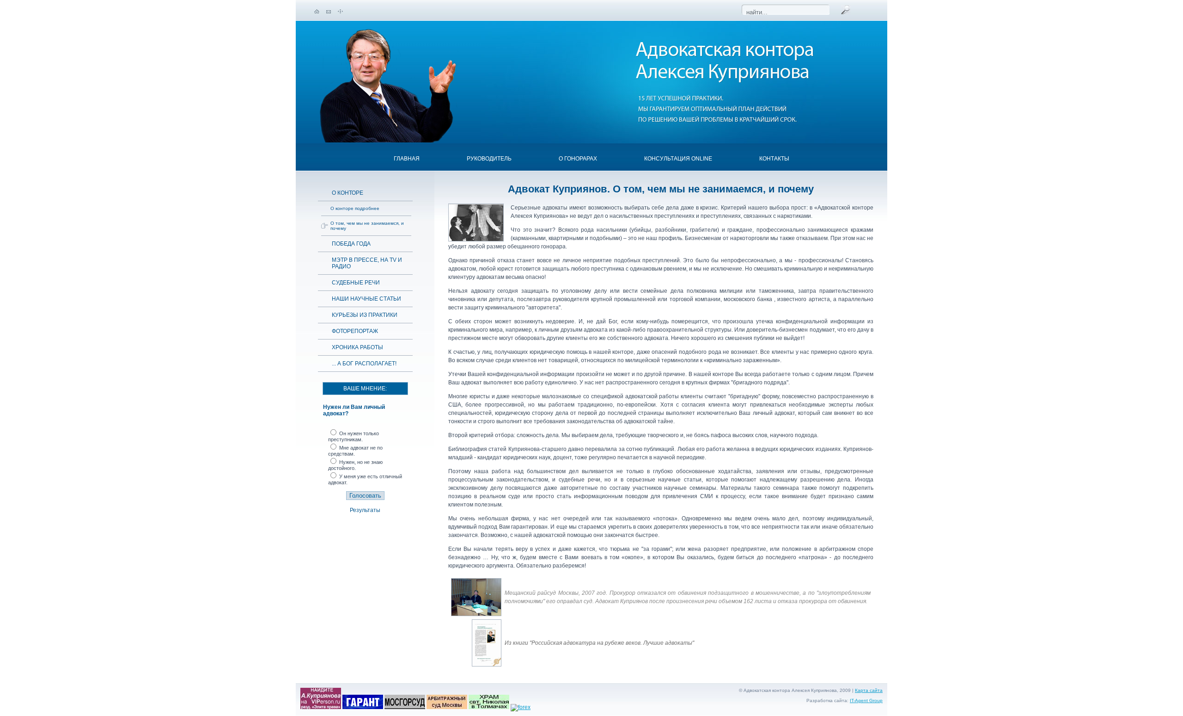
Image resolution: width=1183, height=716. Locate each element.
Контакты (774, 158)
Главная (407, 158)
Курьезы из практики (364, 315)
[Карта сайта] (340, 11)
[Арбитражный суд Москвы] (447, 707)
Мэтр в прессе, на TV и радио (367, 263)
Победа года (351, 244)
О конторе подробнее (354, 208)
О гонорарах (578, 158)
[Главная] (316, 11)
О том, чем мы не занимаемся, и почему (367, 226)
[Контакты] (328, 11)
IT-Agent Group (866, 700)
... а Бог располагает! (364, 363)
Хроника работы (357, 347)
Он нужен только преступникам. (353, 436)
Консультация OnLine (678, 158)
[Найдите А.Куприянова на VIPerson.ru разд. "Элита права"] (320, 707)
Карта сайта (869, 690)
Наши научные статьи (366, 299)
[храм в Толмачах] (489, 707)
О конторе (347, 193)
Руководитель (489, 158)
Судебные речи (356, 282)
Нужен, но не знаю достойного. (355, 465)
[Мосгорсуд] (404, 707)
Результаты (365, 510)
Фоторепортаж (355, 331)
